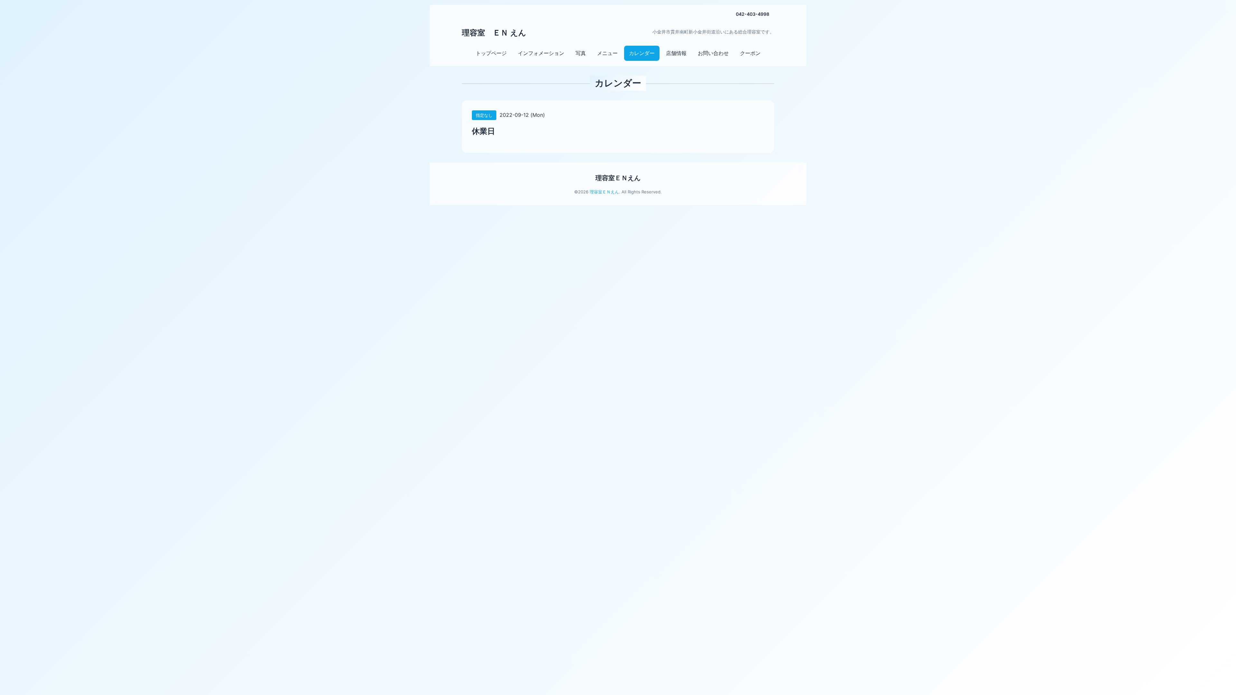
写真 (581, 53)
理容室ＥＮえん (618, 178)
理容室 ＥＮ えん (494, 32)
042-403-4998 (752, 14)
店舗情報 (676, 53)
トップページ (491, 53)
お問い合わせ (713, 53)
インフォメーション (541, 53)
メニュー (607, 53)
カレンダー (642, 53)
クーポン (750, 53)
